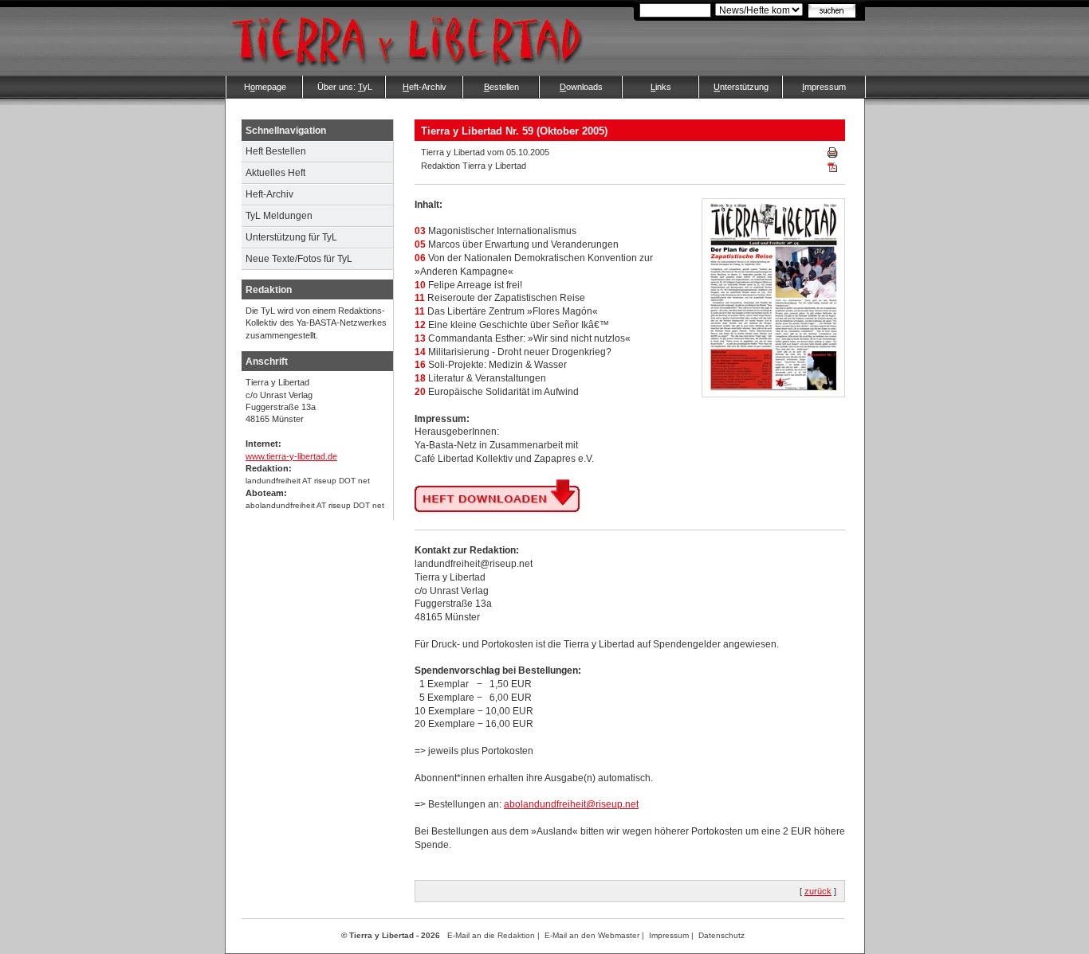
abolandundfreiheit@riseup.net (571, 804)
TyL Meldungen (279, 215)
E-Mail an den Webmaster (591, 935)
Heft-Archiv (269, 194)
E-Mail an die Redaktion (491, 935)
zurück (817, 891)
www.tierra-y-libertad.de (291, 456)
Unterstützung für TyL (291, 237)
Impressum (669, 935)
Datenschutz (721, 935)
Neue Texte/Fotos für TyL (299, 258)
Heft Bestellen (276, 151)
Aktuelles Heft (275, 172)
